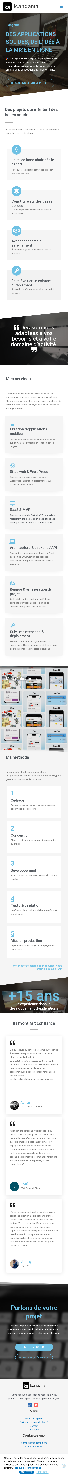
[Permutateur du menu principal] (61, 6)
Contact (34, 1426)
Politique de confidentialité (34, 1422)
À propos (34, 1429)
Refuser (42, 1472)
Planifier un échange (34, 1357)
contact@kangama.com (34, 1442)
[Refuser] (64, 1466)
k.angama (26, 6)
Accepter (27, 1472)
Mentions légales (34, 1418)
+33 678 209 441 (34, 1446)
